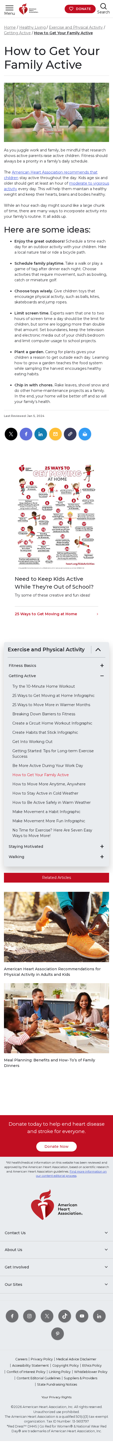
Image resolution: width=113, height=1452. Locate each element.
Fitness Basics (22, 665)
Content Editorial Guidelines (38, 1378)
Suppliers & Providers (80, 1378)
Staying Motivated (26, 846)
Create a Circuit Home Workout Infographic (52, 723)
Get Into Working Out (32, 741)
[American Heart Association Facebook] (12, 1316)
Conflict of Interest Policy (26, 1372)
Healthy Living (32, 27)
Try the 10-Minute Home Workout (43, 686)
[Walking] (102, 857)
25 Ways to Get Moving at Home (46, 614)
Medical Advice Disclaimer (76, 1359)
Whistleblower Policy (90, 1372)
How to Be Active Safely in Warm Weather (51, 802)
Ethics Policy (92, 1365)
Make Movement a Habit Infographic (46, 811)
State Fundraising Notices (57, 1384)
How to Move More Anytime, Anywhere (49, 784)
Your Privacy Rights (56, 1397)
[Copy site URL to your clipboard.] (70, 434)
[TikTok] (64, 1316)
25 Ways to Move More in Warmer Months (51, 704)
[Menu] (9, 7)
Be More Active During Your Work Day (47, 765)
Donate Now (56, 1146)
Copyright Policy (65, 1365)
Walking (16, 857)
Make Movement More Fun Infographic (48, 821)
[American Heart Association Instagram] (29, 1316)
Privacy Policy (42, 1359)
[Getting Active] (102, 676)
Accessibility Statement (30, 1365)
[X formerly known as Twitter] (47, 1316)
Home (10, 27)
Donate (83, 9)
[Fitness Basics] (102, 665)
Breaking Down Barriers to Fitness (43, 714)
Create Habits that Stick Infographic (45, 732)
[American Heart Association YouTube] (82, 1316)
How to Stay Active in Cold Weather (45, 793)
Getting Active (17, 33)
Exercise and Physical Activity (76, 27)
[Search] (103, 6)
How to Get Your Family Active (63, 33)
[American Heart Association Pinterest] (57, 1334)
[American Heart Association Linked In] (99, 1316)
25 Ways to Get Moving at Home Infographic (53, 695)
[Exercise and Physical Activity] (98, 649)
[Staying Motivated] (102, 846)
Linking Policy (60, 1372)
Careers (21, 1359)
